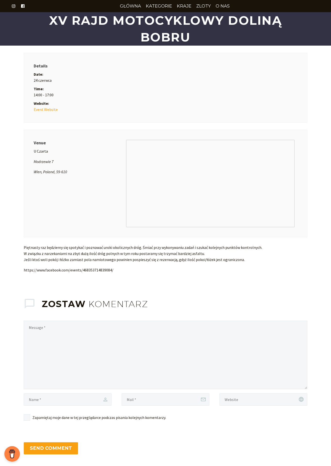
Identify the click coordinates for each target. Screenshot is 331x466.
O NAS (223, 6)
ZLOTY (203, 6)
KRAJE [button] (184, 6)
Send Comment (51, 448)
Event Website (46, 109)
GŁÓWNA (130, 6)
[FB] (22, 6)
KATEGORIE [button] (159, 6)
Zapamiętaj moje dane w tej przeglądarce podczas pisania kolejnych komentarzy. (99, 417)
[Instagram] (13, 6)
